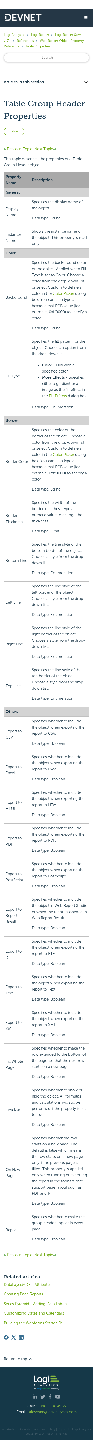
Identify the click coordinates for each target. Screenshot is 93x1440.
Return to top (16, 1359)
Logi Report (40, 35)
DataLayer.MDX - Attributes (27, 1284)
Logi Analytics (14, 35)
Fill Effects (58, 396)
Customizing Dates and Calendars (34, 1313)
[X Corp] (13, 1337)
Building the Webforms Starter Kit (33, 1323)
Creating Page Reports (23, 1294)
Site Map (62, 1433)
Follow (14, 131)
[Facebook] (6, 1337)
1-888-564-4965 (51, 1406)
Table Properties (37, 46)
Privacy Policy (44, 1433)
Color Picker (63, 293)
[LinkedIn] (21, 1337)
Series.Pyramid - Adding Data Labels (35, 1303)
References (25, 41)
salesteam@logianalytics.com (52, 1411)
